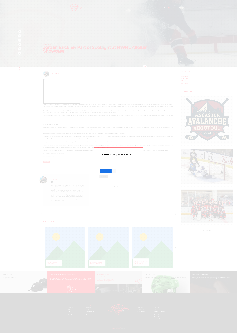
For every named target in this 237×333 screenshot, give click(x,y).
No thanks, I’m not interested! (118, 186)
